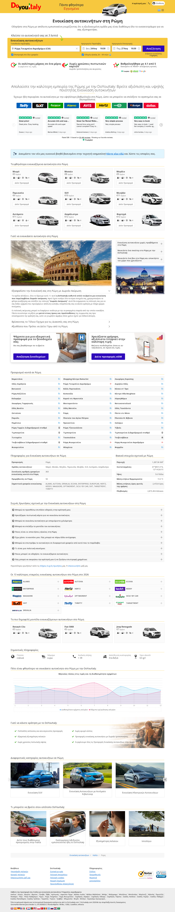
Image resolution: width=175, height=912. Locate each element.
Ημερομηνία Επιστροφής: (121, 43)
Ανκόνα (13, 894)
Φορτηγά (93, 877)
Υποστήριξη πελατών (19, 871)
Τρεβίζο (60, 899)
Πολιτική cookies (57, 877)
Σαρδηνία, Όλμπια (114, 897)
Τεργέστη (44, 899)
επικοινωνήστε (74, 566)
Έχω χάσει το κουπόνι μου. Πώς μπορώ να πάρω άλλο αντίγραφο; (45, 537)
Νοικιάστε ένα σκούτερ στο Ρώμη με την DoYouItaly (136, 251)
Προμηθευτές (95, 874)
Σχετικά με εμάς (56, 871)
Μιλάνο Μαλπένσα (93, 894)
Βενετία (27, 894)
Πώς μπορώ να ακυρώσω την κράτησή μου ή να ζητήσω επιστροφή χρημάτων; (51, 559)
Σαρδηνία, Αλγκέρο (82, 897)
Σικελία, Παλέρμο (156, 897)
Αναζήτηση (153, 48)
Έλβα (48, 894)
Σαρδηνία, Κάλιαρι (98, 897)
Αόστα (20, 894)
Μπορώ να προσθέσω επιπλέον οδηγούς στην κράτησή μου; (43, 510)
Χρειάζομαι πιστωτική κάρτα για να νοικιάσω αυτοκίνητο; (42, 515)
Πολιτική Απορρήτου (58, 874)
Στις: (101, 43)
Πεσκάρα (14, 897)
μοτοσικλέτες (94, 881)
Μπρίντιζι (142, 894)
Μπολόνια (123, 894)
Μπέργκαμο (113, 894)
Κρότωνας (55, 894)
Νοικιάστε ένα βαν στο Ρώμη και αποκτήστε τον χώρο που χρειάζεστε (138, 259)
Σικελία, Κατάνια (129, 897)
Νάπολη (151, 894)
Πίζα (20, 897)
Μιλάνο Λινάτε (79, 894)
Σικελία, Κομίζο (142, 897)
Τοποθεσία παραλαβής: (20, 43)
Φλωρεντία (68, 899)
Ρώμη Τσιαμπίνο (51, 897)
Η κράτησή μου (139, 3)
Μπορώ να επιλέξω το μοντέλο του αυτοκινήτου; (37, 526)
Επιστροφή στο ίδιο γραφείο (26, 54)
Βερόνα (34, 894)
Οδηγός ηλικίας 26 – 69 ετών (96, 54)
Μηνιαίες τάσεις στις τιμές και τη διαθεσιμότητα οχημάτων (88, 674)
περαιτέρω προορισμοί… (96, 899)
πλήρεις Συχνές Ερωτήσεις (51, 566)
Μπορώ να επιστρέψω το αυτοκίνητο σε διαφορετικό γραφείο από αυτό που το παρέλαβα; (57, 543)
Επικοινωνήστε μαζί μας (20, 877)
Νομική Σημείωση (57, 881)
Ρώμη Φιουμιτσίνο (66, 897)
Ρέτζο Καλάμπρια (31, 897)
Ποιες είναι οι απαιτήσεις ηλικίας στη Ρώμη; (36, 532)
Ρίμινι (41, 897)
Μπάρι (104, 894)
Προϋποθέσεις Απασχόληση (62, 884)
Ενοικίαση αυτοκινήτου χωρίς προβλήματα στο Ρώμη (138, 243)
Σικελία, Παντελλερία (18, 899)
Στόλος (92, 871)
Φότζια (83, 899)
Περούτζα (159, 894)
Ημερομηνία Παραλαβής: (90, 43)
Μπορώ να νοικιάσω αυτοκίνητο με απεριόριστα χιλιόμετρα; (43, 521)
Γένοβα (41, 894)
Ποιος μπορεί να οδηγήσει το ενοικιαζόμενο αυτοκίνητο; (41, 554)
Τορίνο (52, 899)
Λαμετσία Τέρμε (66, 894)
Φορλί (76, 899)
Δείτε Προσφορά (22, 183)
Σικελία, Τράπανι (33, 899)
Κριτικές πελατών (18, 874)
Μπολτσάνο (132, 894)
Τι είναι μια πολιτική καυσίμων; (30, 548)
